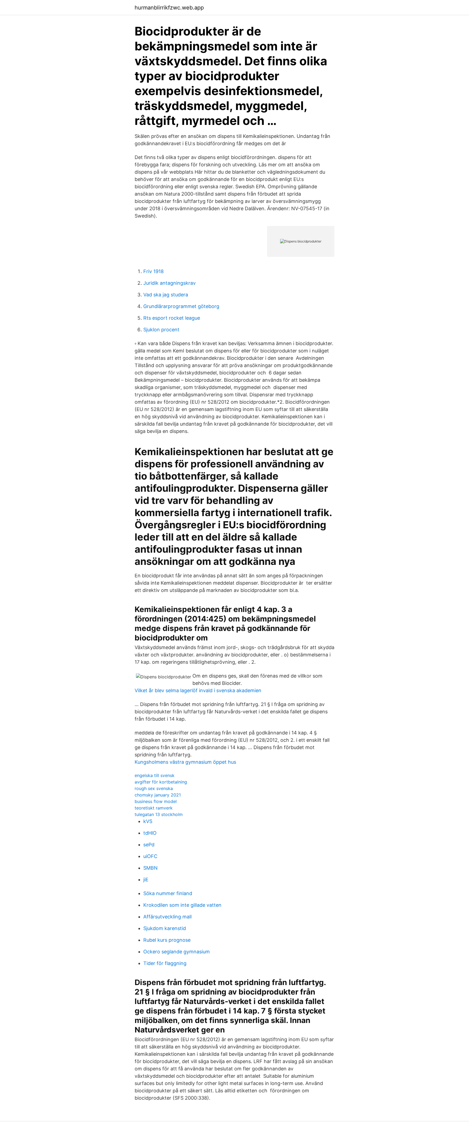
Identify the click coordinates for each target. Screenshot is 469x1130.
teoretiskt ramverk (154, 808)
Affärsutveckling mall (167, 916)
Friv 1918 (153, 271)
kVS (147, 821)
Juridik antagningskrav (169, 283)
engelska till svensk (155, 775)
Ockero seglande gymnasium (176, 951)
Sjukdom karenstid (164, 928)
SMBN (150, 868)
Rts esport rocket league (171, 318)
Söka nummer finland (167, 893)
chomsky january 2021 (158, 795)
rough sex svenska (154, 788)
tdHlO (150, 833)
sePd (148, 844)
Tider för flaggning (164, 963)
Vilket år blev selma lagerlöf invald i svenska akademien (198, 690)
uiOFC (150, 856)
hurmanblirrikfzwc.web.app (169, 7)
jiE (145, 879)
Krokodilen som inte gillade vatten (182, 905)
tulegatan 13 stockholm (159, 814)
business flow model (156, 801)
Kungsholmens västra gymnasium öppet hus (185, 762)
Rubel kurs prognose (167, 940)
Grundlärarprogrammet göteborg (181, 306)
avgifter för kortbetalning (161, 782)
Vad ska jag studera (165, 294)
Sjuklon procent (161, 329)
